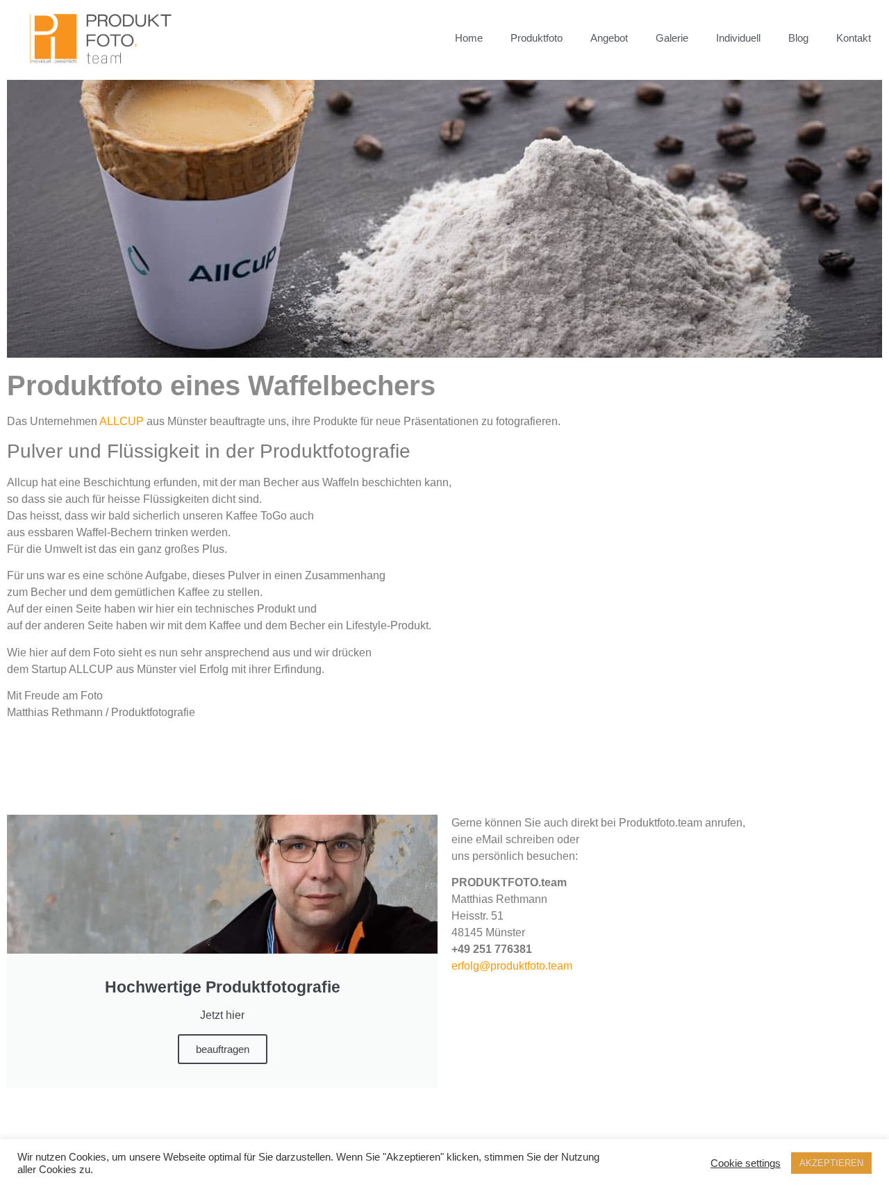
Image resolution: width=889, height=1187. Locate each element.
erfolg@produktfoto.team (511, 966)
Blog (798, 38)
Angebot (609, 38)
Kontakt (853, 38)
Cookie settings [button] (746, 1163)
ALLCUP (121, 421)
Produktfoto (536, 38)
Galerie (672, 38)
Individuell (738, 38)
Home (469, 38)
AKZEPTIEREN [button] (831, 1163)
